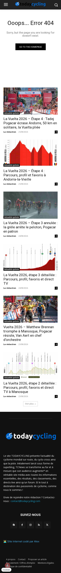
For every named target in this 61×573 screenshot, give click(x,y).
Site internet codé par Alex (23, 541)
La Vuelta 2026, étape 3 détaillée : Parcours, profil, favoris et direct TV (29, 279)
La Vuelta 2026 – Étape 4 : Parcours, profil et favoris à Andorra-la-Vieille (24, 175)
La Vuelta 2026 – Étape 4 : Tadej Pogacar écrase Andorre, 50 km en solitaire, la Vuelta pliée (30, 123)
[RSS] (39, 525)
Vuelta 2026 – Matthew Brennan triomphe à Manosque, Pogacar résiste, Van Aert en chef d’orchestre (28, 333)
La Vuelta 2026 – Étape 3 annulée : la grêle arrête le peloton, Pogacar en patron (30, 227)
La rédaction (9, 132)
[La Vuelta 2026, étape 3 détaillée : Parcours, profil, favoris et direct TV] (30, 257)
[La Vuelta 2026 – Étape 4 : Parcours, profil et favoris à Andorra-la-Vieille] (30, 153)
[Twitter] (47, 525)
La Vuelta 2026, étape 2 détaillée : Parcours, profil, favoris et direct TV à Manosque (29, 387)
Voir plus (29, 403)
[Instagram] (30, 525)
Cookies (6, 569)
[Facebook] (22, 525)
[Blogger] (14, 525)
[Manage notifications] (7, 565)
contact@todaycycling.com (25, 501)
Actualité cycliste (11, 113)
